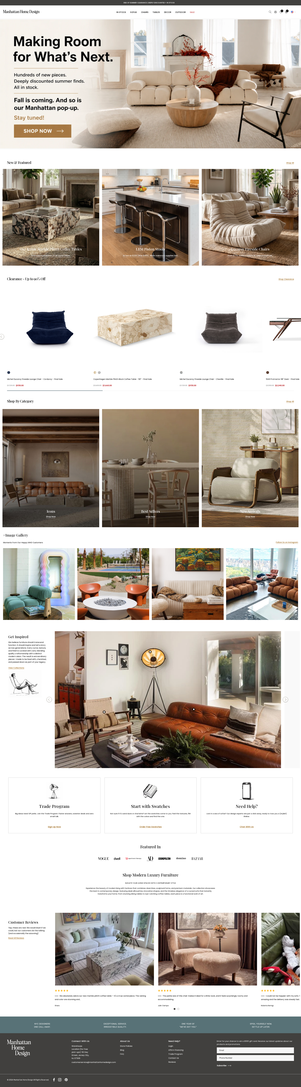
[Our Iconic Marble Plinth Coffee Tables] (50, 217)
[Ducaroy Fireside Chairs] (250, 217)
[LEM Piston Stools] (150, 217)
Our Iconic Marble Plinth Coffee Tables (51, 249)
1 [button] (174, 1009)
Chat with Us (247, 827)
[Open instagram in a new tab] (59, 1079)
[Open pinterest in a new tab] (66, 1079)
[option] (168, 699)
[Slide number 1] (150, 83)
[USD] (293, 12)
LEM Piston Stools (150, 249)
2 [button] (178, 1009)
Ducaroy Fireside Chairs (250, 249)
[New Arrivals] (250, 468)
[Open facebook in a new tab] (53, 1079)
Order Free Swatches (150, 827)
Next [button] (285, 699)
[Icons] (50, 468)
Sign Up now (54, 827)
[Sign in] (275, 12)
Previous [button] (49, 699)
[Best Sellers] (150, 468)
